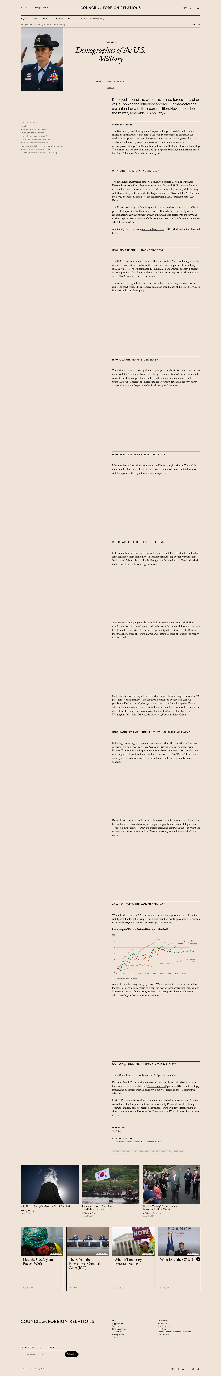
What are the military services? (34, 130)
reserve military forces (153, 229)
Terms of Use (163, 1334)
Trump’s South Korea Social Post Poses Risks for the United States (97, 1207)
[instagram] (188, 1369)
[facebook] (172, 1369)
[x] (198, 1369)
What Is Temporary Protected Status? (128, 1262)
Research (47, 18)
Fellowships (162, 1323)
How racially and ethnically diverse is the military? (42, 146)
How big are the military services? (35, 133)
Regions (24, 18)
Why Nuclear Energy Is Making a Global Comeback (45, 1206)
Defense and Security (121, 1152)
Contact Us (117, 1332)
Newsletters (163, 1326)
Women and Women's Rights (161, 1152)
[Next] (198, 1259)
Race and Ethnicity (140, 1152)
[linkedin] (178, 1369)
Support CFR (26, 7)
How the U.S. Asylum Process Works (38, 1262)
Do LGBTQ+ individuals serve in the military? (39, 152)
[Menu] (197, 7)
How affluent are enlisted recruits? (35, 139)
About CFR (116, 1321)
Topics (35, 18)
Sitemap (115, 1337)
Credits (110, 87)
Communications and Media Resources (174, 1332)
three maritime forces (174, 218)
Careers (115, 1326)
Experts (59, 18)
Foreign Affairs (41, 7)
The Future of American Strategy (91, 18)
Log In (184, 8)
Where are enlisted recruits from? (35, 143)
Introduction (26, 126)
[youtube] (183, 1369)
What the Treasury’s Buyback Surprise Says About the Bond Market (160, 1207)
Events (71, 18)
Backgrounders (27, 24)
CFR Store (162, 1329)
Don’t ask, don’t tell (156, 1086)
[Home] (110, 7)
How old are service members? (34, 136)
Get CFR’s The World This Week (38, 1347)
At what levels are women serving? (35, 149)
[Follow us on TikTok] (193, 1369)
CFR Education (118, 1329)
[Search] (191, 7)
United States (179, 1152)
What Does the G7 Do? (176, 1260)
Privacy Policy (118, 1334)
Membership (163, 1321)
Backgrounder (111, 43)
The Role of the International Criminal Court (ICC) (84, 1264)
